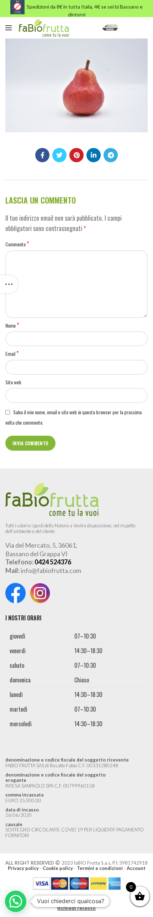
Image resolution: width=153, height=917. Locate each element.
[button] (15, 901)
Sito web (13, 382)
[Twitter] (59, 155)
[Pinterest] (76, 155)
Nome (12, 325)
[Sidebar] (9, 284)
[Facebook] (42, 155)
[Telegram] (111, 155)
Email (12, 354)
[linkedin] (93, 155)
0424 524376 (53, 562)
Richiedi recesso (76, 908)
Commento (17, 244)
